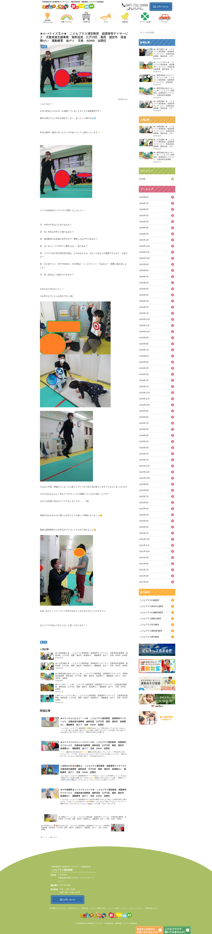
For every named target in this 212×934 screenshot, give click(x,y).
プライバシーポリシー (136, 908)
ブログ (92, 908)
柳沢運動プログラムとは (58, 908)
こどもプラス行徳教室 (149, 600)
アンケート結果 (113, 908)
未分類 (44, 642)
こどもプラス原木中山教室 (151, 606)
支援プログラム (73, 908)
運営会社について (152, 908)
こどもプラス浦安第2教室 (150, 631)
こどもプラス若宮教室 (149, 637)
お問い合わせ (162, 7)
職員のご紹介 (101, 908)
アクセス (124, 908)
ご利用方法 (84, 908)
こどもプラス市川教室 (149, 625)
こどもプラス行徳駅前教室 (151, 612)
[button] (173, 32)
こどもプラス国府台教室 (150, 618)
